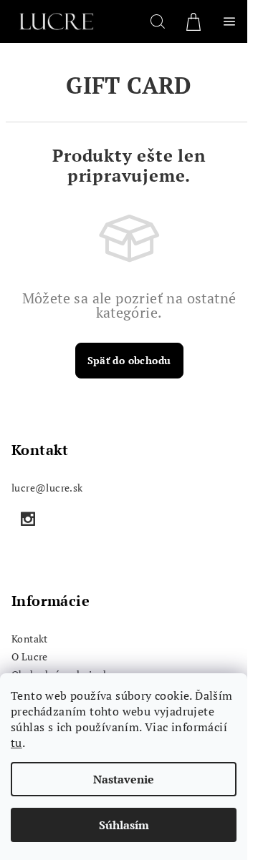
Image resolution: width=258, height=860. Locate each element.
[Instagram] (27, 518)
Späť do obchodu (129, 360)
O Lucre (29, 656)
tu (16, 743)
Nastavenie (123, 779)
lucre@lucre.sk (47, 487)
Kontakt (29, 638)
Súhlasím (124, 825)
